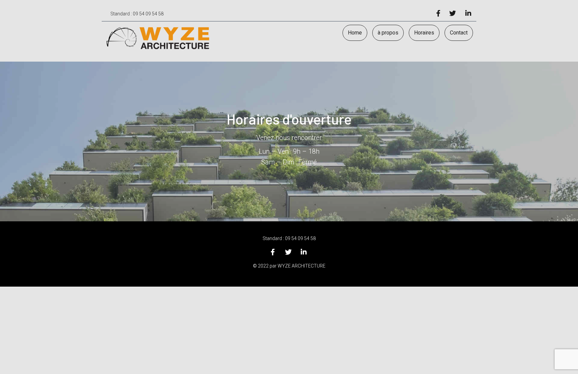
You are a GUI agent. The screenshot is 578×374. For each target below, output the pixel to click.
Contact (459, 32)
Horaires (424, 32)
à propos (388, 32)
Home (355, 32)
